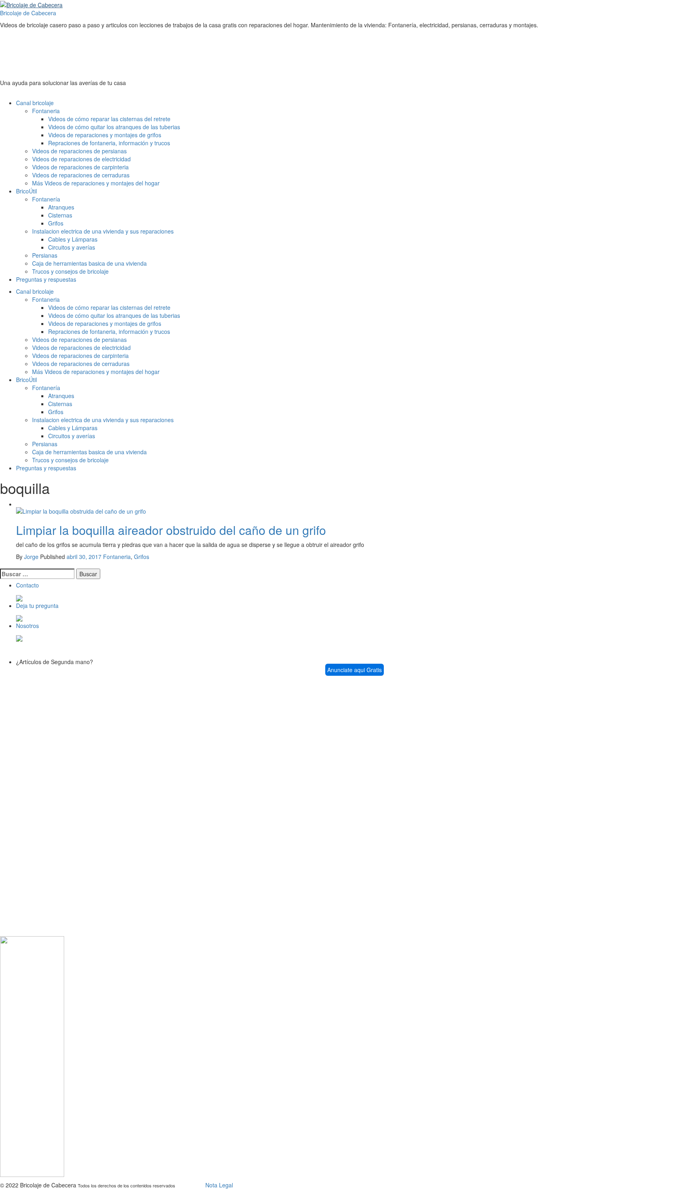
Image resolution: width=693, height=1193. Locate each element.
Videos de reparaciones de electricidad (81, 159)
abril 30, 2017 (84, 557)
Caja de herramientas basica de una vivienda (89, 263)
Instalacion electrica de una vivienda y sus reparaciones (103, 231)
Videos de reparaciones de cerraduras (81, 175)
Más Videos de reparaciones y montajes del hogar (96, 183)
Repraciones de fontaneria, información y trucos (109, 143)
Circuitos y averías (71, 247)
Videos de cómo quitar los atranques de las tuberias (114, 127)
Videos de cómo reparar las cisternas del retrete (109, 119)
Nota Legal (219, 1185)
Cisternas (60, 215)
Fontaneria (46, 111)
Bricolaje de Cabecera (28, 13)
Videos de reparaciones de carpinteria (80, 167)
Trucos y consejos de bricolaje (70, 271)
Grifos (55, 223)
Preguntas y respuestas (46, 279)
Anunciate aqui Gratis (354, 670)
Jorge (31, 557)
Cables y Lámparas (72, 239)
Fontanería (46, 199)
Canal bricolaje (35, 103)
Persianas (44, 255)
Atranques (61, 207)
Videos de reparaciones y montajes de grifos (104, 135)
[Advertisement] (146, 51)
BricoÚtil (26, 191)
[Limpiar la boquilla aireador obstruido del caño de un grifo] (81, 510)
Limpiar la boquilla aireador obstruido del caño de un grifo (171, 530)
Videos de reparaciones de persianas (79, 151)
